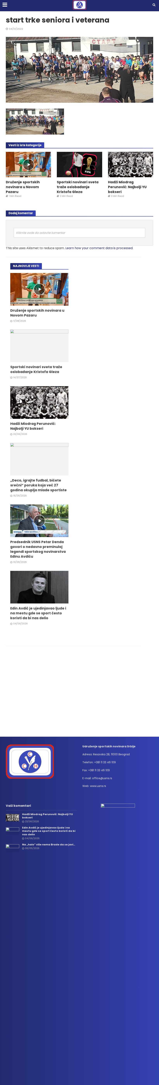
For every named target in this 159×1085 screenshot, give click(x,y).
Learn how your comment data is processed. (99, 248)
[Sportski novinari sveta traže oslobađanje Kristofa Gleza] (79, 164)
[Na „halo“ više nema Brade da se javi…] (12, 848)
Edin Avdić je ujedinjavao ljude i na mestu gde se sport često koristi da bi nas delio (38, 613)
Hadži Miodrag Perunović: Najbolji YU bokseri (127, 187)
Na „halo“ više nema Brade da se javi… (48, 844)
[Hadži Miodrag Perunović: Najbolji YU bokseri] (130, 164)
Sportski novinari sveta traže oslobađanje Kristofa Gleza (78, 187)
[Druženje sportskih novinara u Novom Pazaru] (28, 164)
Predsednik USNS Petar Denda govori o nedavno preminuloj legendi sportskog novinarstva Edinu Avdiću (38, 549)
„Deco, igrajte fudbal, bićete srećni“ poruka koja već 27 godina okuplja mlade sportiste (38, 485)
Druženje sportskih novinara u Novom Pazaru (23, 187)
